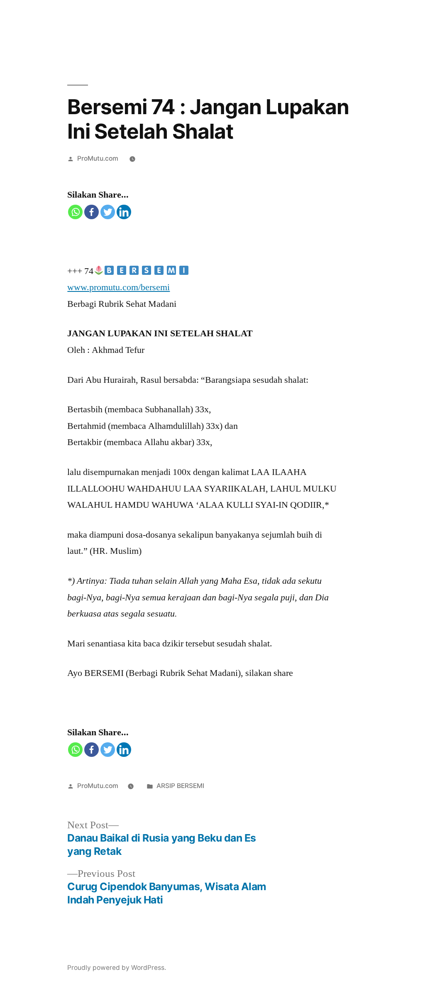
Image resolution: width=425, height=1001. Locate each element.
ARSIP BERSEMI (180, 786)
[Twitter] (107, 212)
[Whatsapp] (75, 212)
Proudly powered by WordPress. (116, 968)
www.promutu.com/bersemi (118, 287)
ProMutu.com (97, 158)
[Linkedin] (124, 212)
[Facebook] (91, 212)
